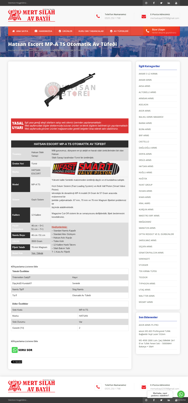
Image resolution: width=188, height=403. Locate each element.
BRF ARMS (144, 135)
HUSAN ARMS (145, 191)
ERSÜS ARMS (145, 160)
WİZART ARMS (146, 302)
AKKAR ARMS (145, 79)
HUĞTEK (143, 178)
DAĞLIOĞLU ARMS (148, 147)
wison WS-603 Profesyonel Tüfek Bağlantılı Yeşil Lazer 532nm (154, 333)
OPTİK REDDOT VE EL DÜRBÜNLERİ (156, 234)
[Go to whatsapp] (181, 394)
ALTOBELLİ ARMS (147, 92)
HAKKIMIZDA (45, 31)
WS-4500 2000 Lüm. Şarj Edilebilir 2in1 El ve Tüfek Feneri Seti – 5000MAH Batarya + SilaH (157, 343)
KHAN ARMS (145, 197)
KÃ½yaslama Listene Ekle (24, 266)
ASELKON (143, 104)
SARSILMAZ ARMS (147, 240)
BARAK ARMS (145, 123)
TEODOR (143, 277)
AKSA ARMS (144, 86)
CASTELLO (144, 141)
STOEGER (143, 265)
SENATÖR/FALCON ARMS (151, 252)
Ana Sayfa (12, 50)
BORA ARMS (145, 129)
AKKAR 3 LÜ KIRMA (148, 73)
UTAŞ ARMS (144, 289)
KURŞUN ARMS (146, 209)
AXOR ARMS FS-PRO (148, 325)
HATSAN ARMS (36, 50)
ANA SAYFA (22, 31)
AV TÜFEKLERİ (121, 31)
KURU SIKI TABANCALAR (91, 31)
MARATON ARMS (147, 228)
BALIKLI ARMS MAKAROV (151, 116)
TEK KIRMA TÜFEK (148, 271)
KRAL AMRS (144, 203)
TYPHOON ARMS (147, 283)
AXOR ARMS (145, 110)
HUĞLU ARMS (145, 172)
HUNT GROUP (145, 184)
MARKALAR (24, 50)
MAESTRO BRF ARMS (149, 215)
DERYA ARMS (145, 154)
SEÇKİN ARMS (145, 246)
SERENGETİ (144, 258)
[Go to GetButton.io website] (181, 400)
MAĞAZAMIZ (145, 221)
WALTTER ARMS (147, 295)
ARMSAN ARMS (146, 98)
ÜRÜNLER (67, 31)
